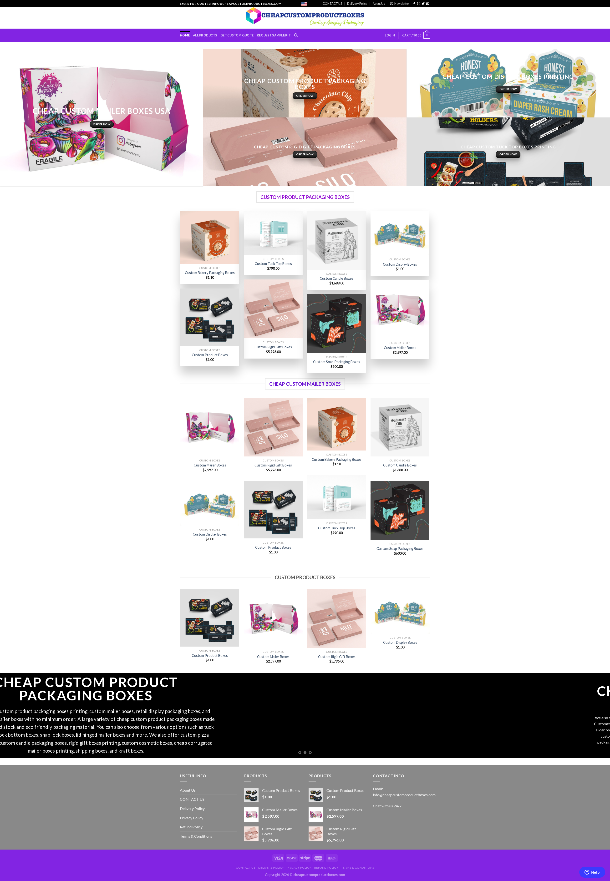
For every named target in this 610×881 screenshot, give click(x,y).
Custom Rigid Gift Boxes (273, 347)
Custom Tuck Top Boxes (273, 264)
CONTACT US (332, 3)
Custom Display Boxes (400, 264)
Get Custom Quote (237, 35)
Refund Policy (191, 827)
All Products (205, 35)
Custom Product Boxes (210, 355)
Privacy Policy (191, 817)
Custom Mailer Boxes (400, 348)
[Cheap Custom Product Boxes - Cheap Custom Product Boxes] (305, 18)
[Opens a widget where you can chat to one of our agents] (592, 873)
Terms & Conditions (196, 836)
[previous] (180, 630)
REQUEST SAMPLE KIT (274, 35)
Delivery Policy (357, 3)
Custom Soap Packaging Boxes (336, 362)
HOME (185, 35)
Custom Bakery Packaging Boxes (210, 273)
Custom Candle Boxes (336, 278)
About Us (379, 3)
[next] (429, 630)
